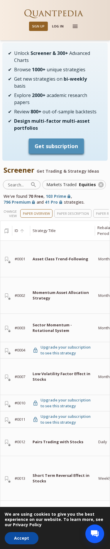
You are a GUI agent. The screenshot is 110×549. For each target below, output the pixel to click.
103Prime (56, 196)
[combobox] (70, 184)
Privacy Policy (27, 524)
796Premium (17, 202)
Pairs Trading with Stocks (58, 441)
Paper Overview (36, 213)
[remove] (101, 184)
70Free (35, 196)
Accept (21, 538)
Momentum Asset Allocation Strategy (61, 295)
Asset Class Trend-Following (60, 258)
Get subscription (56, 146)
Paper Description (73, 213)
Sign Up (38, 26)
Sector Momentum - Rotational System (52, 327)
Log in (58, 26)
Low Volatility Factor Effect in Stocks (61, 376)
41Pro (51, 202)
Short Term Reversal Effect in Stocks (61, 478)
